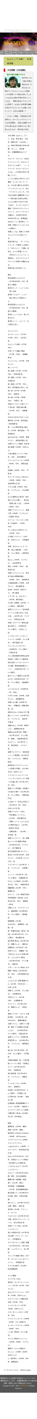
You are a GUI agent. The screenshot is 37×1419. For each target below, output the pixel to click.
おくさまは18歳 (13, 53)
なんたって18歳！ (18, 53)
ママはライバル (23, 53)
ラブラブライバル (29, 53)
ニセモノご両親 (34, 53)
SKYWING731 (23, 1386)
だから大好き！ (2, 53)
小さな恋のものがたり (7, 53)
